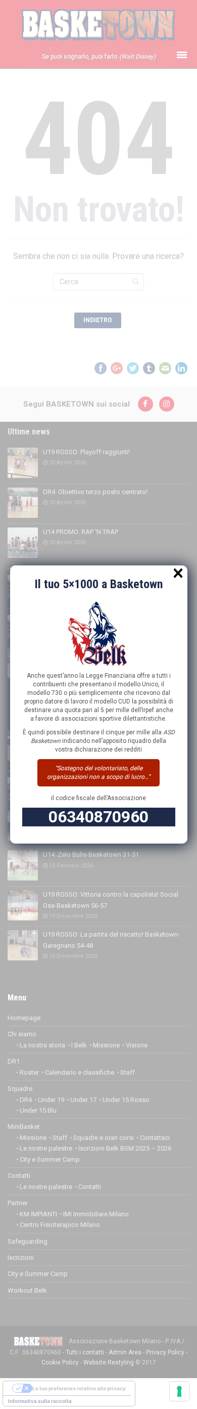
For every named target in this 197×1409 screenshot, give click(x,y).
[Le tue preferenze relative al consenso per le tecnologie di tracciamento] (179, 1391)
